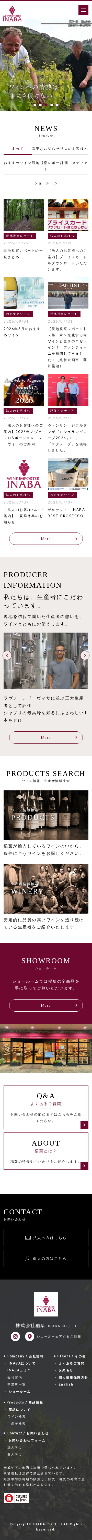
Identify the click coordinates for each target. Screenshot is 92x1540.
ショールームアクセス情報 (59, 1336)
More (46, 539)
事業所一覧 (16, 1384)
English (66, 1384)
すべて (18, 149)
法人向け (14, 1447)
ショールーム (46, 183)
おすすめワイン (18, 163)
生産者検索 (16, 1424)
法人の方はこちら (50, 1237)
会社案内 (14, 1377)
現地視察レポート (46, 166)
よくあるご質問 (72, 1363)
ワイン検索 (16, 1416)
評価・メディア (74, 163)
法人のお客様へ (74, 149)
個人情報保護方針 (73, 1377)
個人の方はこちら (50, 1258)
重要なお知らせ (46, 149)
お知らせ (66, 1370)
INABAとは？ (19, 1370)
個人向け (14, 1454)
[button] (34, 104)
